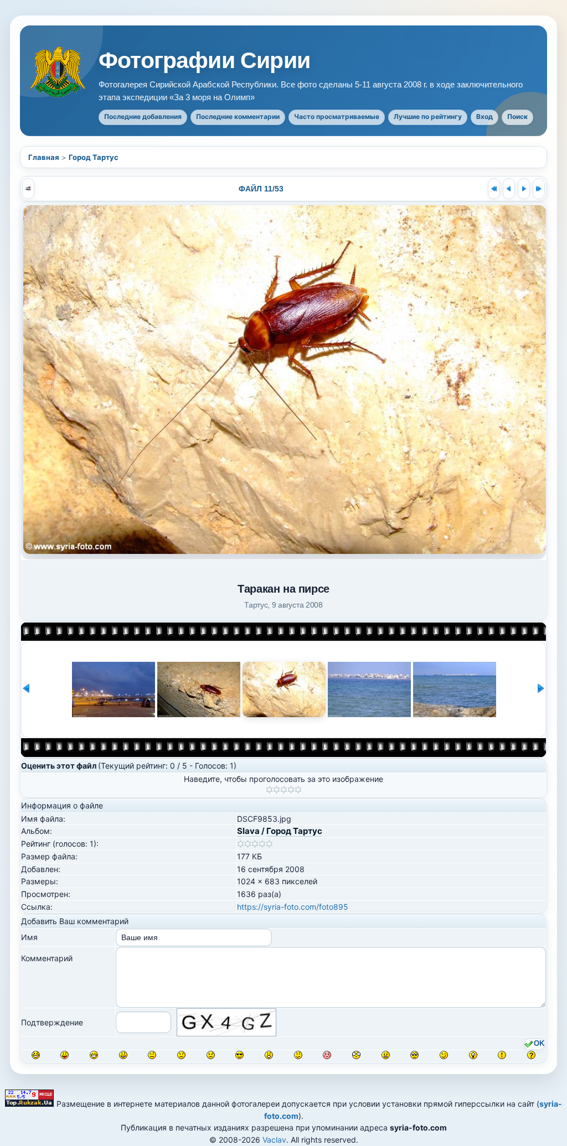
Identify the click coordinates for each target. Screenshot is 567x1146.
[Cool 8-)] (239, 1055)
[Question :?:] (531, 1055)
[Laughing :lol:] (36, 1055)
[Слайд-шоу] (28, 188)
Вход (484, 116)
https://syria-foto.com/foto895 (292, 906)
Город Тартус (93, 157)
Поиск (517, 116)
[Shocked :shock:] (356, 1055)
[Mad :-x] (386, 1055)
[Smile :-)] (123, 1055)
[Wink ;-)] (444, 1055)
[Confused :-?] (298, 1055)
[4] (291, 790)
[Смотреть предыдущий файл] (509, 188)
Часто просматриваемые (336, 116)
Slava (248, 831)
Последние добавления (143, 116)
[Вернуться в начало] (494, 188)
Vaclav (274, 1139)
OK (539, 1044)
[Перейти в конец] (539, 188)
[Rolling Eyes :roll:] (414, 1055)
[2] (276, 790)
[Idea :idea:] (473, 1055)
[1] (269, 790)
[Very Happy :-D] (94, 1055)
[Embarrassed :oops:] (327, 1055)
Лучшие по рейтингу (428, 116)
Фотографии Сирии (204, 60)
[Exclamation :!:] (502, 1055)
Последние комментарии (238, 116)
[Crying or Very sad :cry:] (211, 1055)
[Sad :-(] (181, 1055)
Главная (43, 157)
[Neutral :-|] (152, 1055)
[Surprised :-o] (269, 1055)
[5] (298, 790)
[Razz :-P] (64, 1055)
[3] (283, 790)
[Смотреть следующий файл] (524, 188)
